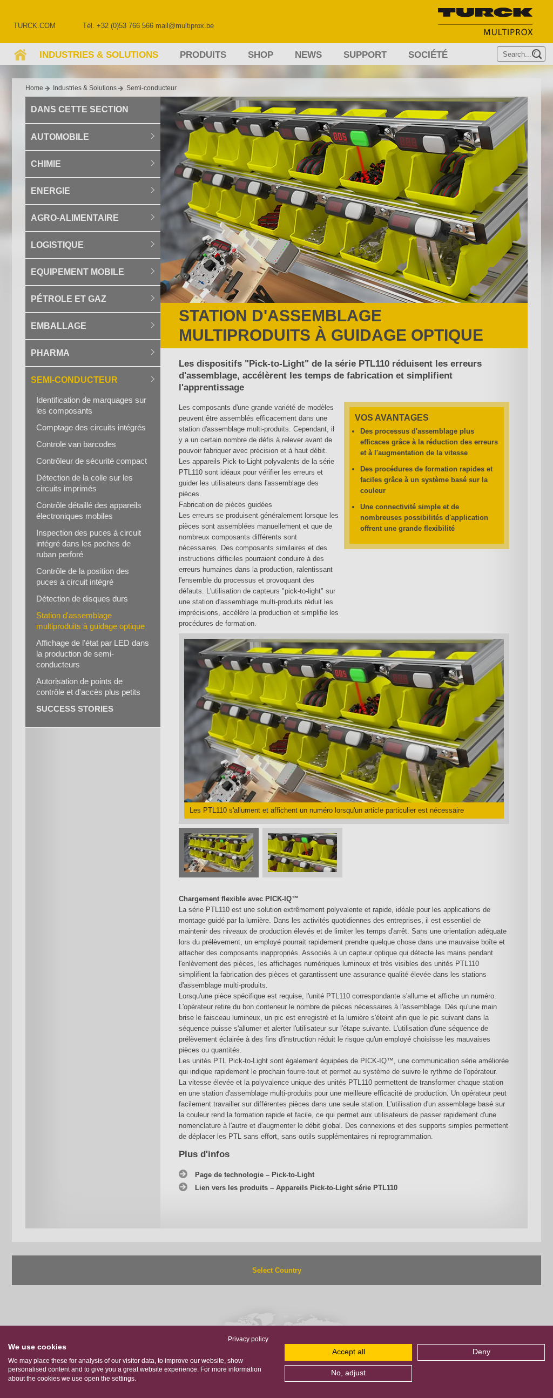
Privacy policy (248, 1339)
